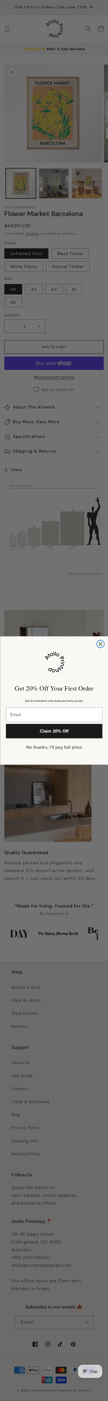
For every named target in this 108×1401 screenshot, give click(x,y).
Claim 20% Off (54, 731)
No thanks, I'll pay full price (54, 747)
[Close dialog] (100, 644)
